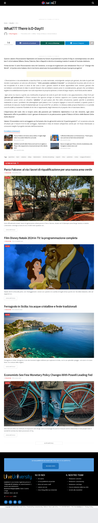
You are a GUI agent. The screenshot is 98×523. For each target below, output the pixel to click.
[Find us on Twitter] (10, 502)
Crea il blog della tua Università (47, 490)
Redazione (8, 172)
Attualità (11, 23)
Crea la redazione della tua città (78, 487)
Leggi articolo (11, 229)
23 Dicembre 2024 (18, 241)
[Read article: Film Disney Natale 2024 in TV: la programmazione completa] (49, 266)
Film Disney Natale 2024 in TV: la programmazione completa (40, 238)
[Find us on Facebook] (6, 502)
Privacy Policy (89, 507)
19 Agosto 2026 (66, 148)
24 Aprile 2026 (17, 172)
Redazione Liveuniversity (76, 481)
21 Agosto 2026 (19, 150)
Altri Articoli (49, 443)
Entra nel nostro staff (44, 484)
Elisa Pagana (13, 34)
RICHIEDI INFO (50, 466)
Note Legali (9, 496)
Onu (63, 157)
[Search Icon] (93, 3)
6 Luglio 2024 (17, 378)
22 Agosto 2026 (19, 140)
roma (76, 157)
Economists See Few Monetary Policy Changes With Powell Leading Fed (48, 375)
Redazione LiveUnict (75, 478)
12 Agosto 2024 (17, 309)
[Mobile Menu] (5, 3)
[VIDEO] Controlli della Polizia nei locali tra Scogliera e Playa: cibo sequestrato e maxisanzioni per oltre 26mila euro (30, 146)
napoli (58, 157)
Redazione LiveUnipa (75, 484)
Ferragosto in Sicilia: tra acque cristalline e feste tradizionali (40, 306)
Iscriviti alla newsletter (75, 490)
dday (29, 157)
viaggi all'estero (85, 157)
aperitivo (11, 157)
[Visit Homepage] (49, 3)
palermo (69, 157)
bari (18, 157)
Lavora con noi (42, 487)
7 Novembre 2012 (26, 34)
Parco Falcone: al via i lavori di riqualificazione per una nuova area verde (48, 169)
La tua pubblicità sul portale (46, 481)
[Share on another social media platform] (92, 43)
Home (5, 23)
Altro (17, 23)
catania (23, 157)
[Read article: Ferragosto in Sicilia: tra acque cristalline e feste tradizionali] (49, 335)
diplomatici (37, 157)
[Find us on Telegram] (15, 502)
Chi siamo (41, 478)
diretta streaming (48, 157)
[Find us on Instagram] (19, 502)
